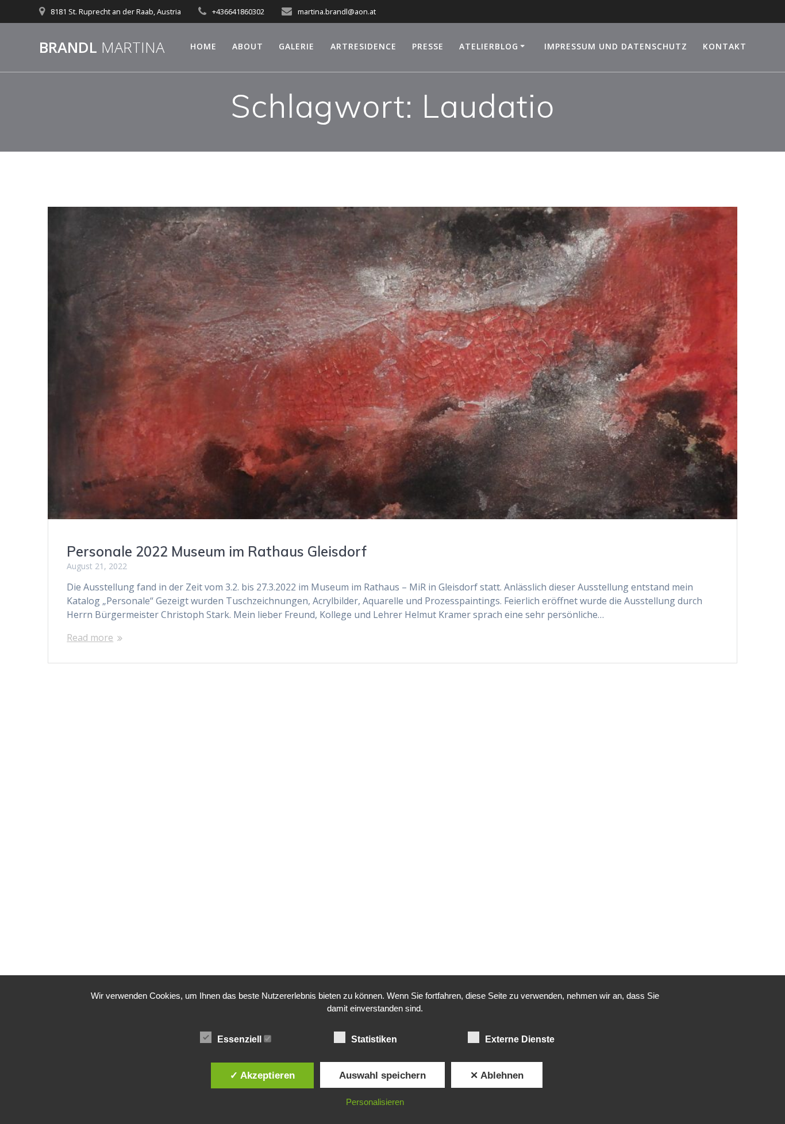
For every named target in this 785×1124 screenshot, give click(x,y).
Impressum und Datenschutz (615, 46)
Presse (428, 46)
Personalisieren (375, 1102)
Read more (90, 637)
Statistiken (375, 1039)
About (247, 46)
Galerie (296, 46)
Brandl (101, 47)
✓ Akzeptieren (262, 1075)
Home (203, 46)
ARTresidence (363, 46)
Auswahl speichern (382, 1075)
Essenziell (240, 1039)
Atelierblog (488, 46)
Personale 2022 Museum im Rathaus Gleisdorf (217, 551)
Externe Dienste (521, 1039)
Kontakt (724, 46)
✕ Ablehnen (497, 1075)
